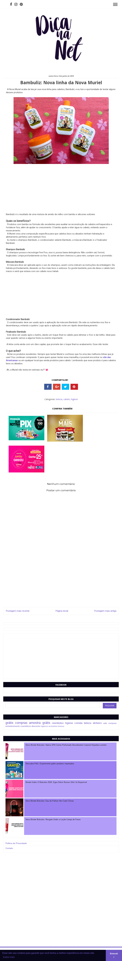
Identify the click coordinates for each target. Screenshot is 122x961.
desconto (36, 726)
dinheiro (97, 723)
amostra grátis (39, 723)
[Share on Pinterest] (74, 387)
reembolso (58, 723)
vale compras (109, 723)
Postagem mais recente (17, 611)
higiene (74, 399)
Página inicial (62, 611)
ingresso (44, 726)
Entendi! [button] (114, 955)
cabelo (66, 399)
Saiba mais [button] (9, 957)
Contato (9, 848)
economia (53, 726)
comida (78, 723)
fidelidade (61, 726)
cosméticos (25, 726)
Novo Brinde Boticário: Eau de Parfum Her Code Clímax (50, 801)
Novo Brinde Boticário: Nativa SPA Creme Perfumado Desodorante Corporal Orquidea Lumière (66, 745)
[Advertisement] (61, 192)
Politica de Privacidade (16, 843)
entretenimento (13, 726)
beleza (59, 399)
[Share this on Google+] (56, 387)
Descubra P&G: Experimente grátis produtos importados (50, 764)
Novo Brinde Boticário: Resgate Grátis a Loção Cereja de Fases (53, 820)
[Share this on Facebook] (48, 387)
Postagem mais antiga (105, 611)
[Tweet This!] (65, 387)
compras (21, 723)
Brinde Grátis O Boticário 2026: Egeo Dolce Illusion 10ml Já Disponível (56, 782)
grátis (9, 723)
